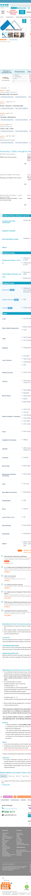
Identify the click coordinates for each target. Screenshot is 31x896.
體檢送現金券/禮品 (22, 8)
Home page (3, 12)
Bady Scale (18, 853)
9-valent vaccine (19, 834)
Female (3, 834)
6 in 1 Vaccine (19, 840)
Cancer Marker (5, 800)
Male (3, 839)
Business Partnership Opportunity (19, 893)
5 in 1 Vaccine (19, 839)
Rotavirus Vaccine (20, 843)
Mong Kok (3, 776)
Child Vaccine (19, 833)
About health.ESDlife (6, 893)
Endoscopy (4, 845)
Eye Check (4, 850)
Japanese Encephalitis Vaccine (22, 844)
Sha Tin (18, 776)
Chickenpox (18, 842)
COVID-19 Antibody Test (7, 837)
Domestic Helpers (6, 848)
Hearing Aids (19, 855)
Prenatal (4, 843)
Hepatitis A (18, 838)
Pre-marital (4, 842)
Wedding (16, 894)
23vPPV (18, 835)
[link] (6, 880)
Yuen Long (11, 776)
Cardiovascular (15, 800)
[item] (8, 157)
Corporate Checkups (6, 855)
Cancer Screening (6, 847)
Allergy (3, 844)
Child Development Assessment (8, 854)
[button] (25, 35)
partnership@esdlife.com (9, 869)
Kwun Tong (25, 776)
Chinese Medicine (6, 853)
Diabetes (23, 800)
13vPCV (18, 837)
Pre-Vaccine (4, 835)
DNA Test (4, 849)
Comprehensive (8, 797)
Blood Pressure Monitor (21, 850)
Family (28, 894)
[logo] (4, 8)
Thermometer (19, 852)
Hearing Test (4, 852)
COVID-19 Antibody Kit (7, 838)
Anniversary (22, 894)
